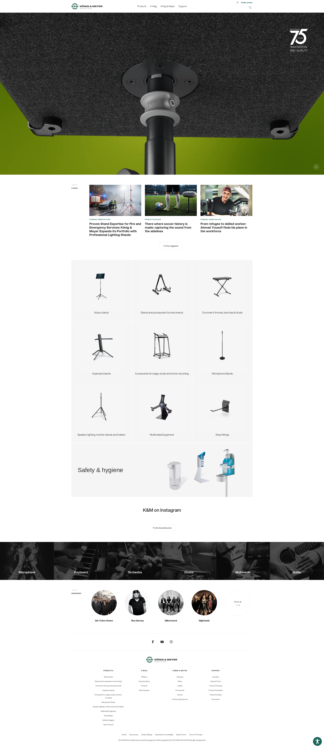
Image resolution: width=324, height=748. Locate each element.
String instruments (151, 280)
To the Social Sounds (162, 527)
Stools (204, 274)
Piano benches (209, 295)
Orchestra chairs (210, 282)
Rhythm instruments (152, 288)
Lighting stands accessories (95, 419)
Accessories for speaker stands (97, 406)
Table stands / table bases (215, 335)
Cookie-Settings (146, 734)
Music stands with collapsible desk (98, 269)
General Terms (181, 734)
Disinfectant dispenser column (115, 464)
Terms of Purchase (195, 734)
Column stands (88, 347)
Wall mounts (147, 406)
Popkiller (206, 347)
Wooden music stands (92, 286)
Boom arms (207, 330)
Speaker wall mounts (91, 410)
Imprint (124, 734)
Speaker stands (88, 394)
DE (238, 2)
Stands (145, 402)
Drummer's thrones (211, 269)
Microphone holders (212, 356)
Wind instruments (150, 284)
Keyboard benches (211, 290)
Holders (145, 410)
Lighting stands (88, 415)
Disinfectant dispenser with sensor (117, 469)
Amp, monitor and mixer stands (157, 345)
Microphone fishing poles (214, 343)
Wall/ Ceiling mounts (212, 360)
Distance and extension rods (95, 402)
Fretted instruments (152, 276)
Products (149, 219)
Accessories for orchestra (94, 282)
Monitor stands (88, 398)
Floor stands (208, 326)
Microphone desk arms (213, 351)
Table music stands (90, 290)
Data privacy (133, 734)
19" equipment (148, 349)
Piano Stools (208, 299)
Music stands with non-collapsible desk (101, 274)
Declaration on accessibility (164, 734)
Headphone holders (151, 341)
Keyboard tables (89, 343)
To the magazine (170, 245)
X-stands (85, 339)
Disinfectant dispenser (111, 460)
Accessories (87, 299)
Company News (96, 219)
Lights (83, 295)
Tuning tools (147, 292)
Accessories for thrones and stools (220, 278)
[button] (317, 741)
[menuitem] (141, 6)
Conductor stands (90, 278)
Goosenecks (208, 339)
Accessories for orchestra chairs (218, 286)
